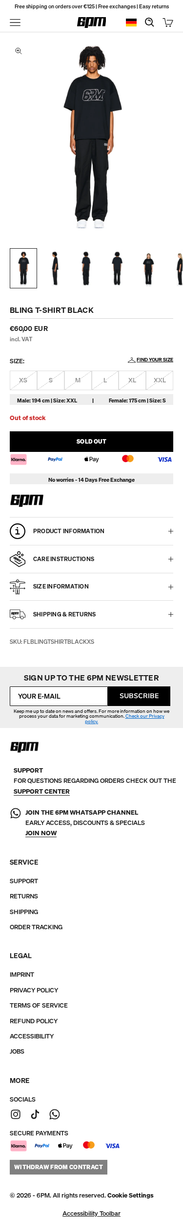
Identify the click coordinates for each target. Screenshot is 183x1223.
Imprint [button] (22, 974)
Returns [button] (24, 896)
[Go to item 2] (54, 268)
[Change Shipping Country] (131, 23)
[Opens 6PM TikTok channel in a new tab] (35, 1114)
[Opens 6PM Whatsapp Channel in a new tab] (15, 823)
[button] (130, 1195)
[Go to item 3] (86, 268)
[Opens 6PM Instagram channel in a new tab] (15, 1114)
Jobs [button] (17, 1051)
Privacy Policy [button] (34, 990)
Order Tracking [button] (36, 927)
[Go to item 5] (148, 268)
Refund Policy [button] (34, 1021)
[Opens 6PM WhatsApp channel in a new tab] (55, 1114)
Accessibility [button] (32, 1036)
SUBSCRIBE (139, 696)
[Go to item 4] (117, 268)
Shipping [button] (24, 912)
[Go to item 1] (23, 268)
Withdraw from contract (58, 1167)
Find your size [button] (155, 359)
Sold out (91, 441)
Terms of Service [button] (39, 1005)
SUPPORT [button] (24, 881)
